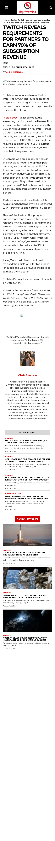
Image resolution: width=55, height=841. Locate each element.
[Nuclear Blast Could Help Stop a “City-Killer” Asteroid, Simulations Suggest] (27, 621)
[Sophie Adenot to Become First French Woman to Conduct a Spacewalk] (27, 578)
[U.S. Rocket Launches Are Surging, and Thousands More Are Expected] (27, 535)
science (9, 438)
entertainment (13, 494)
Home (6, 20)
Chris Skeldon (14, 72)
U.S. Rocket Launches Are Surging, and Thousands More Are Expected (27, 441)
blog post (11, 117)
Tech (13, 20)
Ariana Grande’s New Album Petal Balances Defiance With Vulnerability (26, 497)
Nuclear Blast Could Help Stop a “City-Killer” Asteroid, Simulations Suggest (27, 478)
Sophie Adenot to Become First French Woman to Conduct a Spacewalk (27, 460)
